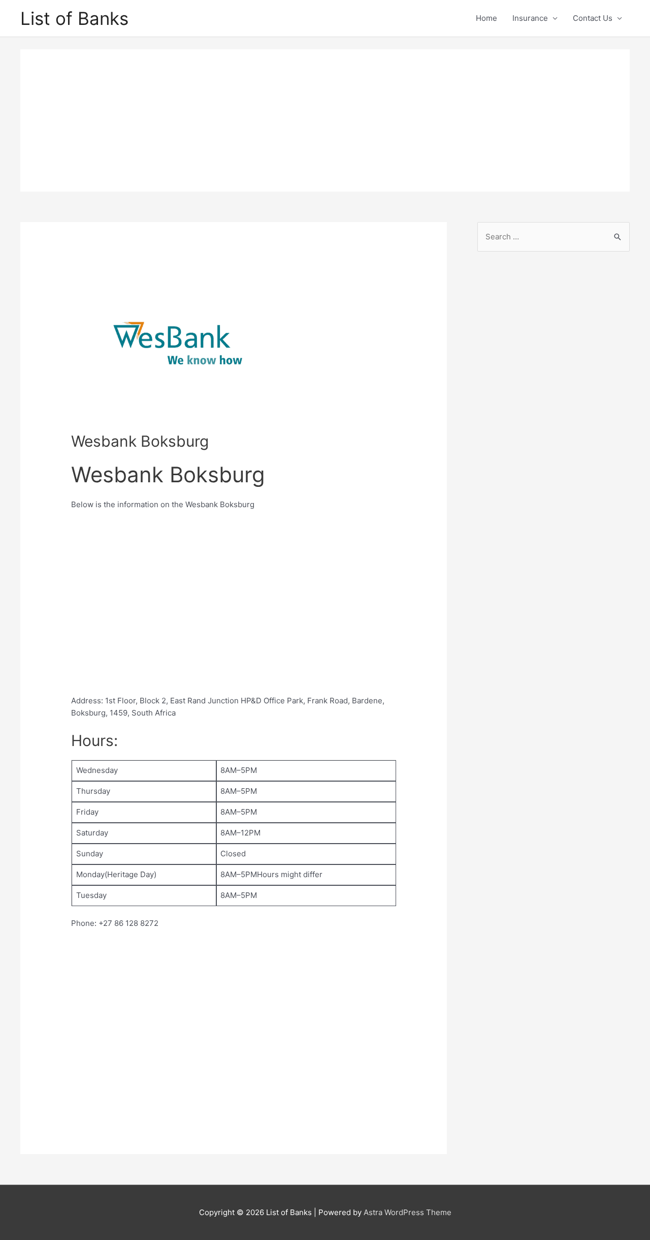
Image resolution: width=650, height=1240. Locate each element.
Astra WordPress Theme (407, 1212)
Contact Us (592, 18)
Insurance (530, 18)
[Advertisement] (325, 120)
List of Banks (74, 18)
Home (486, 18)
